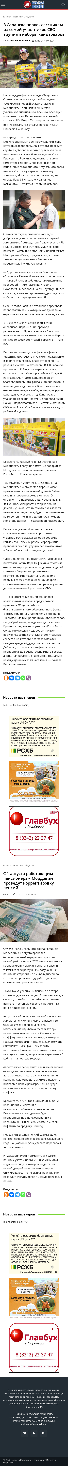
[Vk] (24, 1433)
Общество (29, 16)
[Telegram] (17, 678)
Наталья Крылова (20, 40)
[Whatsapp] (22, 678)
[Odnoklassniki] (6, 678)
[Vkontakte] (11, 678)
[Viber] (28, 678)
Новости (17, 16)
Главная (7, 16)
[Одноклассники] (43, 1433)
